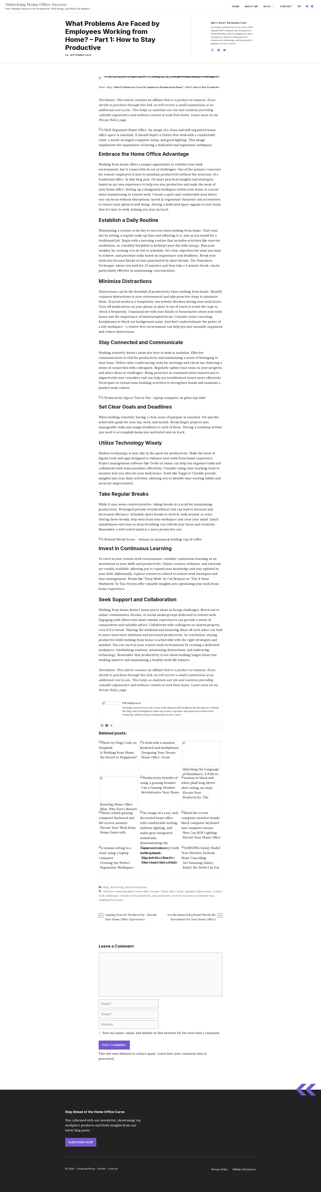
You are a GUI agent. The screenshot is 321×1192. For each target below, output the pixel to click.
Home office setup (172, 891)
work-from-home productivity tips (193, 896)
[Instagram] (101, 726)
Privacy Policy (219, 1169)
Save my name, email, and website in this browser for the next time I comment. (161, 1033)
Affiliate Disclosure (244, 1169)
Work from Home (136, 887)
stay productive (161, 896)
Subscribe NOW (81, 1142)
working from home (111, 900)
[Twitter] (111, 726)
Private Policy (108, 120)
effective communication (118, 891)
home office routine (147, 891)
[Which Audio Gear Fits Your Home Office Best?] (160, 827)
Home (235, 6)
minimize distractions (198, 891)
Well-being (117, 887)
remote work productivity (135, 896)
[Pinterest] (106, 726)
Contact (286, 6)
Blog (267, 6)
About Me (251, 6)
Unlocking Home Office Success (36, 4)
